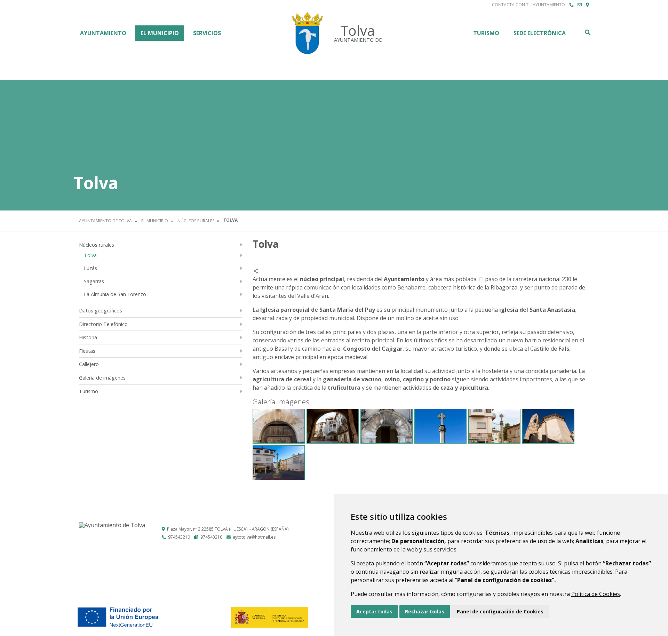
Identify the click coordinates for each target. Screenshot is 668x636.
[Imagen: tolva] (279, 426)
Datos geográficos (100, 310)
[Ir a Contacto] (580, 5)
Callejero (89, 364)
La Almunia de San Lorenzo (115, 294)
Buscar (587, 32)
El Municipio (160, 33)
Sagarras (94, 281)
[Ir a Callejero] (587, 5)
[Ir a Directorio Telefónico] (571, 5)
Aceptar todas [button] (374, 611)
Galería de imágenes (102, 377)
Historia (88, 337)
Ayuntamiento (103, 33)
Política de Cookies (595, 594)
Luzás (90, 268)
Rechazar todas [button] (424, 611)
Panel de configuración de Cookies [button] (500, 611)
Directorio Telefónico (103, 324)
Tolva (90, 255)
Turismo (486, 33)
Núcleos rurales (195, 221)
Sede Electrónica (540, 33)
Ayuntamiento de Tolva (105, 221)
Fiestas (87, 351)
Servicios (207, 33)
